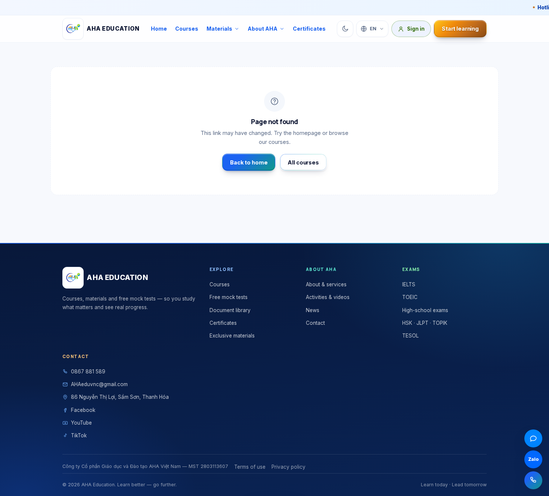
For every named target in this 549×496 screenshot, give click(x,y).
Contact (315, 323)
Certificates (309, 28)
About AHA (262, 28)
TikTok (79, 435)
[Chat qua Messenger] (533, 438)
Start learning (460, 28)
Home (159, 28)
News (312, 310)
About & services (326, 284)
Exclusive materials (232, 336)
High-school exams (425, 310)
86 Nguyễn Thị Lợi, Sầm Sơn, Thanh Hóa (120, 397)
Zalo (533, 459)
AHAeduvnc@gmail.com (99, 384)
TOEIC (410, 297)
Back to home (248, 162)
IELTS (408, 284)
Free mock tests (229, 297)
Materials (219, 28)
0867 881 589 (88, 372)
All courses (303, 162)
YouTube (81, 423)
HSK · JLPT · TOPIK (424, 323)
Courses (186, 28)
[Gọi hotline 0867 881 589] (533, 480)
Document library (230, 310)
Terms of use (250, 467)
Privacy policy (288, 467)
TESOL (410, 336)
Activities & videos (328, 297)
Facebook (83, 410)
